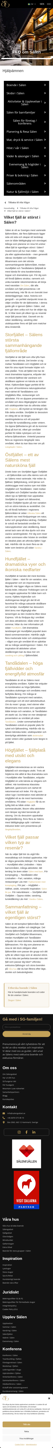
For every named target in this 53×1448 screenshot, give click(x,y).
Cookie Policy (20, 1444)
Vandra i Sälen (36, 899)
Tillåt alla (26, 1424)
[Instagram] (19, 1132)
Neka (26, 1431)
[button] (49, 1398)
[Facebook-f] (26, 1132)
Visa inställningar (26, 1438)
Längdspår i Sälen (13, 447)
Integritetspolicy (31, 1444)
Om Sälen (24, 285)
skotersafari (38, 735)
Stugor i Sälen (14, 1000)
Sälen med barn (35, 871)
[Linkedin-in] (33, 1132)
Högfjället (13, 409)
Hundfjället (16, 628)
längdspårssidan (12, 829)
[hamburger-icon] (49, 4)
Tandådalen (10, 722)
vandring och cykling (14, 655)
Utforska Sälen (34, 513)
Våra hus (12, 969)
